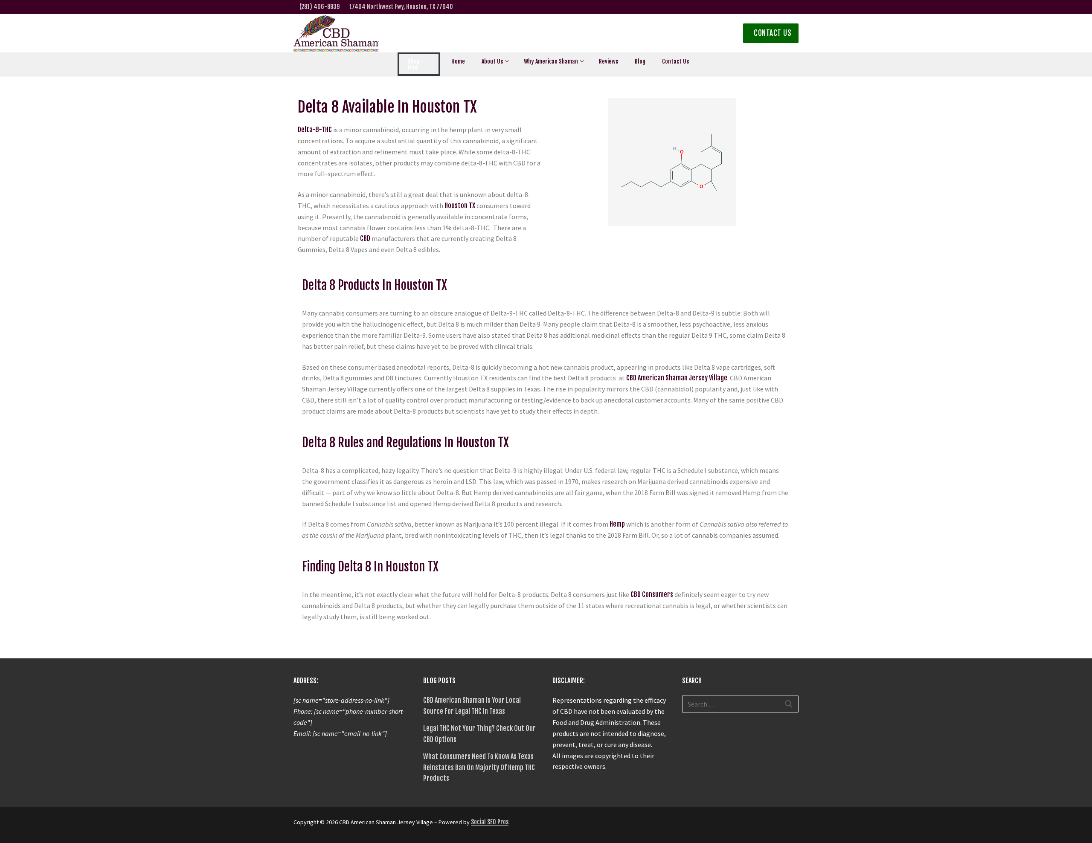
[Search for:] (740, 704)
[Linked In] (766, 7)
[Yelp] (753, 7)
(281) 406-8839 (319, 6)
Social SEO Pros (489, 822)
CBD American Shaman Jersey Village (676, 378)
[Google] (780, 7)
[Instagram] (740, 7)
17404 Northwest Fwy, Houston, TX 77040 (401, 6)
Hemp (617, 524)
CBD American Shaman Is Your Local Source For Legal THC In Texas (472, 706)
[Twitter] (726, 7)
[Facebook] (713, 7)
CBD (365, 238)
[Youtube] (793, 7)
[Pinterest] (621, 825)
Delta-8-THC (315, 129)
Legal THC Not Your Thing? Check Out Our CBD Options (479, 734)
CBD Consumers (651, 594)
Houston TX (459, 205)
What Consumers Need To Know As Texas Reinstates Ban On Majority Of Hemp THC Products (479, 767)
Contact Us (772, 33)
